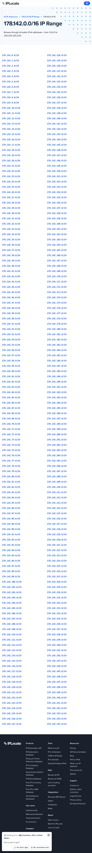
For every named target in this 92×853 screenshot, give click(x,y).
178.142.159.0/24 (56, 218)
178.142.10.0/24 (11, 108)
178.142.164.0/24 (56, 245)
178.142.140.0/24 (56, 118)
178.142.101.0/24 (11, 587)
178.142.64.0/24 (11, 392)
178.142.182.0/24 (56, 339)
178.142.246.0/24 (56, 676)
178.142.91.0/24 (11, 534)
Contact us (74, 785)
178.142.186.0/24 (56, 360)
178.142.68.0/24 (11, 413)
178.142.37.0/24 (11, 250)
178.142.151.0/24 (56, 176)
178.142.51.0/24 (11, 324)
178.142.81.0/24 (11, 481)
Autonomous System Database (34, 773)
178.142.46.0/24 (11, 297)
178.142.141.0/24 (56, 123)
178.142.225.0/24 (56, 566)
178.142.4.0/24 (10, 76)
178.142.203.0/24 (56, 450)
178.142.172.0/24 (56, 287)
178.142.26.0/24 (11, 192)
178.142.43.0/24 (11, 281)
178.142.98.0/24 (11, 571)
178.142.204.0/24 (56, 455)
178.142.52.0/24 (11, 329)
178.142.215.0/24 (56, 513)
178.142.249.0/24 (56, 692)
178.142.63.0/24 (11, 387)
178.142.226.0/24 (56, 571)
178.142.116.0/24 (11, 666)
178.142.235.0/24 (56, 618)
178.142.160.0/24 (56, 223)
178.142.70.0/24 (11, 424)
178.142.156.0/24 (56, 202)
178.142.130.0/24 (56, 66)
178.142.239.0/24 (56, 639)
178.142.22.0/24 (11, 171)
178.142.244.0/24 (56, 666)
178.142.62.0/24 (11, 381)
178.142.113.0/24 (11, 650)
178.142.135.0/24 (56, 92)
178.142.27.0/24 (11, 197)
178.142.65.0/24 (11, 397)
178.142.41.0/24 (11, 271)
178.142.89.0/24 (11, 524)
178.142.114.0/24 (11, 655)
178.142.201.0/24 (56, 439)
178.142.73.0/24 (11, 439)
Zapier (50, 800)
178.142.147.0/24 (56, 155)
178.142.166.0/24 (56, 255)
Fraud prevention (33, 818)
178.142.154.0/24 (56, 192)
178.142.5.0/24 (10, 81)
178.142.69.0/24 (11, 418)
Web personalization (34, 814)
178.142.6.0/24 (10, 87)
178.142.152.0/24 (56, 181)
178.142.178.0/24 (56, 318)
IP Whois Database (33, 778)
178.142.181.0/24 (56, 334)
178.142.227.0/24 (56, 576)
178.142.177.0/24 (56, 313)
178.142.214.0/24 (56, 508)
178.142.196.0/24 (56, 413)
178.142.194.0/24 (56, 402)
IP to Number (53, 759)
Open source (53, 820)
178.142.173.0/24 (56, 292)
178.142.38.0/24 (11, 255)
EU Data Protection (78, 803)
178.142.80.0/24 (11, 476)
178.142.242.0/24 (56, 655)
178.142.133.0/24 (56, 81)
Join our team (53, 827)
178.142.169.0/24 (56, 271)
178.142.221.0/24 (56, 545)
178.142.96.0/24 (11, 560)
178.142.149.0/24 (56, 166)
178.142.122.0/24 (11, 697)
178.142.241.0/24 (56, 650)
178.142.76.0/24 (11, 455)
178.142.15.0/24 (11, 134)
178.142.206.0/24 (56, 466)
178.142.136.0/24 (56, 97)
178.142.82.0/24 (11, 487)
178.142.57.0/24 (11, 355)
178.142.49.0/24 (11, 313)
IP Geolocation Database (32, 753)
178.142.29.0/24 (11, 208)
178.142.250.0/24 (56, 697)
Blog (72, 755)
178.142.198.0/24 (56, 424)
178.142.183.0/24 (56, 345)
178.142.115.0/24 (11, 660)
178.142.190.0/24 (56, 381)
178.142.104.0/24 (11, 603)
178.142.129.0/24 (56, 60)
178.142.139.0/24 (56, 113)
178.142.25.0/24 (11, 187)
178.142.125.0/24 (11, 713)
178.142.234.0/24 (56, 613)
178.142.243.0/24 (56, 660)
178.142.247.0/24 (56, 682)
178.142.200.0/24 (56, 434)
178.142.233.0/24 (56, 608)
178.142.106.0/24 (11, 613)
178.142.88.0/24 (11, 518)
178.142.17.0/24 (11, 144)
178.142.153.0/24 (56, 187)
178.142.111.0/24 (11, 639)
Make (50, 808)
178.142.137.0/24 (56, 102)
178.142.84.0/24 (11, 497)
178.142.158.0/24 (56, 213)
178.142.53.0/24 (11, 334)
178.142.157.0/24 (56, 208)
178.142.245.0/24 (56, 671)
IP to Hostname (54, 752)
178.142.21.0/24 (11, 166)
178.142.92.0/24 (11, 539)
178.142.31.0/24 (11, 218)
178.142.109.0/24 (11, 629)
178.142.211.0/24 (56, 492)
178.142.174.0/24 (56, 297)
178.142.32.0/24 (11, 223)
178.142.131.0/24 (56, 71)
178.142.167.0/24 (56, 260)
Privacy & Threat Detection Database (34, 760)
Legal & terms (75, 796)
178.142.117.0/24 (11, 671)
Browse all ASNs (55, 778)
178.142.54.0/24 (11, 339)
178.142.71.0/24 (11, 429)
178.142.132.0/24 (56, 76)
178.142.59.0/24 (11, 366)
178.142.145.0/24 (56, 144)
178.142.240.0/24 (56, 645)
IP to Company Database (32, 767)
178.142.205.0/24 (56, 460)
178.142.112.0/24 (11, 645)
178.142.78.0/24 (11, 466)
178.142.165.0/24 (56, 250)
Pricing (73, 748)
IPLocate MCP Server (56, 797)
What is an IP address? (75, 765)
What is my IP (53, 748)
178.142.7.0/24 (10, 92)
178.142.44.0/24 (11, 287)
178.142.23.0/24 (11, 176)
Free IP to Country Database (33, 784)
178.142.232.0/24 (56, 603)
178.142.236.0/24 (56, 624)
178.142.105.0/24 (11, 608)
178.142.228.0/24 (56, 582)
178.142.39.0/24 (11, 260)
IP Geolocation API (33, 748)
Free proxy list (76, 770)
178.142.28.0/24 (11, 202)
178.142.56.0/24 (11, 350)
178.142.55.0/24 (11, 345)
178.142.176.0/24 (56, 308)
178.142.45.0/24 (11, 292)
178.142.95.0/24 (11, 555)
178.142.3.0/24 (10, 71)
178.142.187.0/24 (56, 366)
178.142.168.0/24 (56, 266)
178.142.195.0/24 (56, 408)
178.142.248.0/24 (56, 687)
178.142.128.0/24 (56, 55)
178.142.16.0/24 (11, 139)
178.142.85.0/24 (11, 503)
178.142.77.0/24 (11, 460)
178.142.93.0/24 (11, 545)
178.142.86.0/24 (11, 508)
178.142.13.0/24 (11, 123)
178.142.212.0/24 (56, 497)
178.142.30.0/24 (11, 213)
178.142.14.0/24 (11, 129)
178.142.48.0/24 (11, 308)
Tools (50, 743)
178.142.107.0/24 (11, 618)
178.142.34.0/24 (11, 234)
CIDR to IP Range (55, 755)
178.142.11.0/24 (11, 113)
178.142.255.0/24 (56, 724)
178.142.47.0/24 (11, 302)
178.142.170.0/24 (56, 276)
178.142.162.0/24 (56, 234)
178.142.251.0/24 (56, 703)
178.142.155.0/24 (56, 197)
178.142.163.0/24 (56, 239)
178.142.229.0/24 (56, 587)
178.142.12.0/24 (11, 118)
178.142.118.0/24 (11, 676)
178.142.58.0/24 (11, 360)
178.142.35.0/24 (11, 239)
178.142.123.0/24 (11, 703)
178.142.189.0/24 (56, 376)
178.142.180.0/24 (56, 329)
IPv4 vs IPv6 (75, 759)
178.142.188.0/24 (56, 371)
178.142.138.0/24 (56, 108)
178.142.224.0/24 (56, 560)
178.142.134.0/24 (56, 87)
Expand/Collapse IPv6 (57, 763)
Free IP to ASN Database (32, 791)
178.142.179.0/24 (56, 324)
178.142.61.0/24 (11, 376)
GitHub (73, 774)
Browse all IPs (53, 775)
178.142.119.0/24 (11, 682)
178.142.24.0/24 (11, 181)
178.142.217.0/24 (56, 524)
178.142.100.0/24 (11, 582)
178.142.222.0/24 (56, 550)
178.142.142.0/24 (56, 129)
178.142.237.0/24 (56, 629)
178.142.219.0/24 (56, 534)
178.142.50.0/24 (11, 318)
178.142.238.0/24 (56, 634)
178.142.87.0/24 (11, 513)
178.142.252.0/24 (56, 708)
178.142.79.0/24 (11, 471)
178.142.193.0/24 (56, 397)
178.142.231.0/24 (56, 597)
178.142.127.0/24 (11, 724)
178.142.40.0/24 (11, 266)
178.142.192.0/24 (56, 392)
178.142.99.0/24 (11, 576)
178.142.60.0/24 (11, 371)
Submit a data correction (75, 791)
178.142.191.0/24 (56, 387)
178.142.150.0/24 (56, 171)
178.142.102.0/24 (11, 592)
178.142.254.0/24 (56, 718)
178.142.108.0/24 (11, 624)
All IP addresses (11, 16)
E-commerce (31, 821)
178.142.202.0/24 (56, 445)
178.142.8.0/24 (10, 97)
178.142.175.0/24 (56, 302)
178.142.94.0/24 (11, 550)
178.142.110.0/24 (11, 634)
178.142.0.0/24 (10, 55)
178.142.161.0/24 (56, 229)
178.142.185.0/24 (56, 355)
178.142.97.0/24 (11, 566)
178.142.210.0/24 (56, 487)
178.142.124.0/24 (11, 708)
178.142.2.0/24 (10, 66)
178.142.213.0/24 (56, 503)
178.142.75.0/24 (11, 450)
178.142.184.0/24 (56, 350)
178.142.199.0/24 (56, 429)
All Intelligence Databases (32, 797)
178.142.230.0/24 (56, 592)
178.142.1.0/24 (10, 60)
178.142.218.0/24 (56, 529)
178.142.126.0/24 (11, 718)
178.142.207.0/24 (56, 471)
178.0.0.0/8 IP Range (31, 16)
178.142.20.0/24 (11, 160)
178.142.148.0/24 (56, 160)
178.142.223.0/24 (56, 555)
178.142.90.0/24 (11, 529)
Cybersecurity (31, 810)
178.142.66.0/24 (11, 402)
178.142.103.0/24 (11, 597)
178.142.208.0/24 (56, 476)
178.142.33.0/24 (11, 229)
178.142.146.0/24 (56, 150)
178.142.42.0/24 (11, 276)
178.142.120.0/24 (11, 687)
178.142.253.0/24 (56, 713)
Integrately (52, 804)
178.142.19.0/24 (11, 155)
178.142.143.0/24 (56, 134)
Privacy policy (75, 799)
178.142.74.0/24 (11, 445)
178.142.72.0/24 (11, 434)
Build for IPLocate (55, 823)
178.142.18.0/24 (11, 150)
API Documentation (78, 752)
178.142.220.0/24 (56, 539)
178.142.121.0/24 (11, 692)
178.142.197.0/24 (56, 418)
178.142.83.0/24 (11, 492)
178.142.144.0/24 (56, 139)
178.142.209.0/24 (56, 481)
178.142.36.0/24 (11, 245)
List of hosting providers (54, 784)
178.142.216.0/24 (56, 518)
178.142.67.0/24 (11, 408)
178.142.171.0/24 (56, 281)
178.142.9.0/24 (10, 102)
